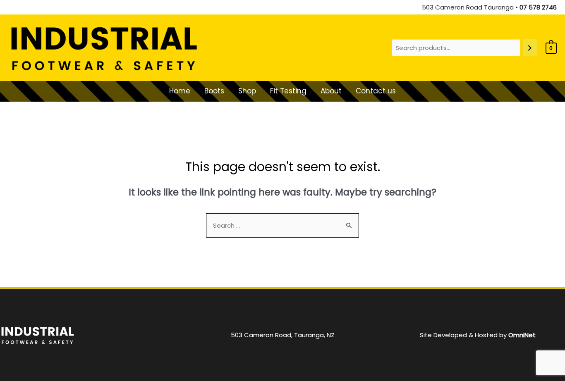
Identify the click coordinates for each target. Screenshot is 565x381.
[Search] (530, 47)
